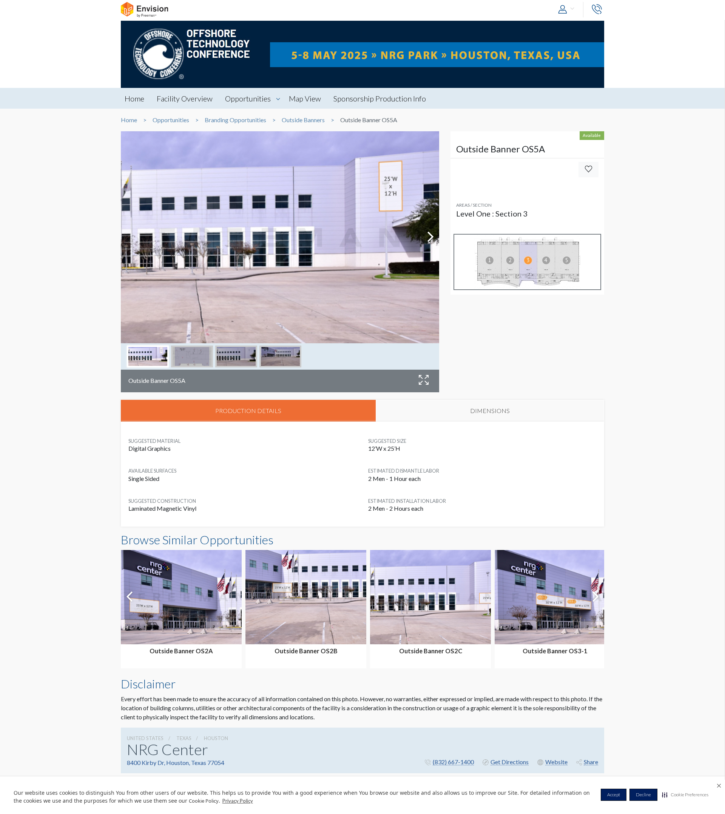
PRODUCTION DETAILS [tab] (248, 410)
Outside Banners (303, 120)
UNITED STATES (145, 738)
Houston (216, 738)
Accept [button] (613, 794)
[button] (685, 795)
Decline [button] (643, 794)
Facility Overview (185, 98)
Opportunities (248, 98)
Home (134, 98)
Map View (305, 98)
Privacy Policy (237, 801)
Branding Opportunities (235, 120)
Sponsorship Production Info (379, 98)
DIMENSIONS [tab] (490, 410)
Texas (183, 738)
